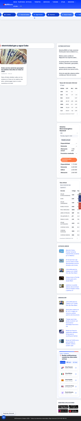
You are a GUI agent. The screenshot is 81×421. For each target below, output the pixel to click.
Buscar (21, 6)
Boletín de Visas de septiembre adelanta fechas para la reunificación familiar (72, 333)
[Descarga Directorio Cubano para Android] (73, 408)
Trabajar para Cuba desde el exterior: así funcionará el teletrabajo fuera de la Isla (72, 322)
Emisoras (71, 2)
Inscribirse (63, 362)
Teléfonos (21, 2)
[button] (80, 198)
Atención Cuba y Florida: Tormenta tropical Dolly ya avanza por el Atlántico (72, 252)
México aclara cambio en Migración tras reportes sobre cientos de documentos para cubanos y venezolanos (67, 56)
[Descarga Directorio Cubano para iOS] (63, 408)
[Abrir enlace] (62, 251)
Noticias (29, 2)
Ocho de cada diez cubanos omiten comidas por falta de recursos (69, 74)
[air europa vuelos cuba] (62, 261)
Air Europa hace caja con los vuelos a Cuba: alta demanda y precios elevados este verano (72, 262)
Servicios (46, 2)
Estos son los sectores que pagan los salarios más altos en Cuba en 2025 (12, 69)
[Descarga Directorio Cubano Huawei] (73, 412)
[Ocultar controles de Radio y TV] (80, 194)
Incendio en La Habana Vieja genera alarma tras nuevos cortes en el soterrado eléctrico (69, 68)
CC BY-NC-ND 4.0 (61, 418)
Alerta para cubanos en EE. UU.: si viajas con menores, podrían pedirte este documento (72, 312)
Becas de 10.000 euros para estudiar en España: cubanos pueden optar (72, 342)
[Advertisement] (40, 32)
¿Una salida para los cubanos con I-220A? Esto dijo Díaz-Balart (72, 271)
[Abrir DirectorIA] (4, 417)
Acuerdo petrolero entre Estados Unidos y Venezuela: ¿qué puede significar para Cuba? (68, 62)
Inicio (15, 2)
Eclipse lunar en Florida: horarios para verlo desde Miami (72, 279)
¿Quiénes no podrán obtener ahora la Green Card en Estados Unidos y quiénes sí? (72, 287)
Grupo (76, 362)
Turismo (55, 2)
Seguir (69, 362)
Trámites (37, 2)
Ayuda (15, 6)
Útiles (63, 2)
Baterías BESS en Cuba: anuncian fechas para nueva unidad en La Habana (68, 51)
